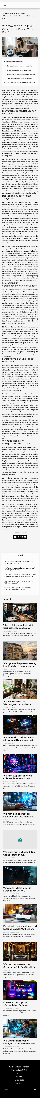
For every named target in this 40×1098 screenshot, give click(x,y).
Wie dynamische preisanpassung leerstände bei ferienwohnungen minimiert (19, 666)
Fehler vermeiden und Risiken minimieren (19, 78)
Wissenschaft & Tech (19, 1070)
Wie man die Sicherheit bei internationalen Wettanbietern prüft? (18, 817)
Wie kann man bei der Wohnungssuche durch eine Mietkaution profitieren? (17, 704)
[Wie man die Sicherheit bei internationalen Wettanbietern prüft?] (20, 801)
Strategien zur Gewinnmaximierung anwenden (21, 74)
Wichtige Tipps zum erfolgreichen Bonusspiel (21, 82)
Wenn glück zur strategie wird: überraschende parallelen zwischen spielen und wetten (18, 628)
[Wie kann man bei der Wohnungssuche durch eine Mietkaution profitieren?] (20, 689)
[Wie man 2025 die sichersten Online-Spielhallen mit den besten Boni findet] (20, 763)
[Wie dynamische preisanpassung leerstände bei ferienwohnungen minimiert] (20, 651)
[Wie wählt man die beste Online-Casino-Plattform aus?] (20, 839)
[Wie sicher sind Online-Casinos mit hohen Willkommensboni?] (20, 725)
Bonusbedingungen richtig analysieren (19, 70)
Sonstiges (19, 1083)
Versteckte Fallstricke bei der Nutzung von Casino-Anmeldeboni (18, 562)
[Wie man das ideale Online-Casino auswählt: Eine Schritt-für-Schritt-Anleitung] (20, 952)
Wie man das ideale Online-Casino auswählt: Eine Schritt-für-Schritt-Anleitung (19, 967)
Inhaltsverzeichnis (14, 61)
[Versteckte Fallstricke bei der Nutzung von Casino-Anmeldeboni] (20, 875)
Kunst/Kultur (19, 1080)
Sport (19, 1073)
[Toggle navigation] (4, 5)
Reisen (19, 1077)
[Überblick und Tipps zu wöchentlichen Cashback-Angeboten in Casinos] (20, 990)
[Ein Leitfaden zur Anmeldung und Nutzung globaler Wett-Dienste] (20, 913)
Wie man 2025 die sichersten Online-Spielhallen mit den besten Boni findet (17, 778)
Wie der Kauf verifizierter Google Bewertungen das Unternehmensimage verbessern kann (20, 575)
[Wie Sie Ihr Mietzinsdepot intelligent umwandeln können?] (20, 1028)
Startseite (4, 14)
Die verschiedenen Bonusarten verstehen (19, 66)
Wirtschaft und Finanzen (17, 14)
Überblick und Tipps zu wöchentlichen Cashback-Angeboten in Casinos (17, 588)
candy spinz (22, 319)
